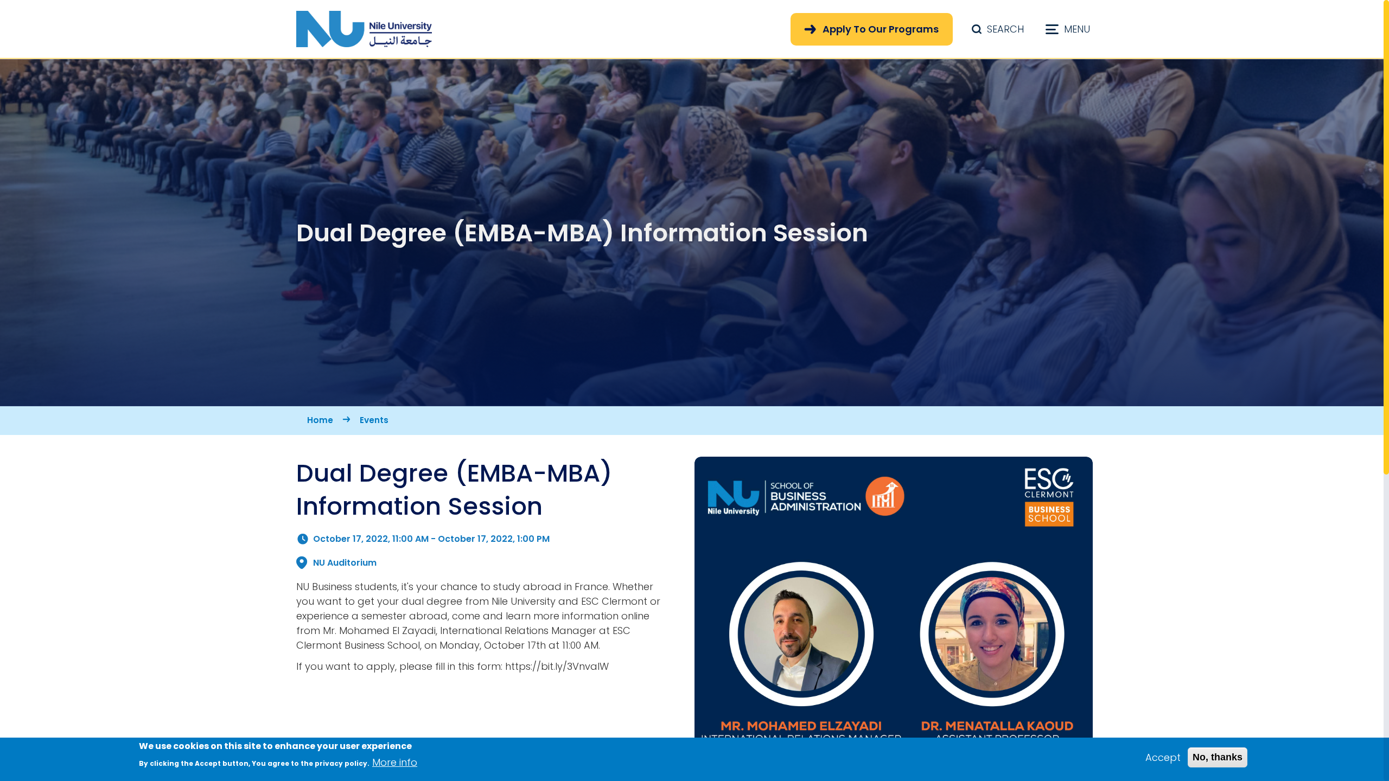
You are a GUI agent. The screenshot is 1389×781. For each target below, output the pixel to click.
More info (394, 762)
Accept (1163, 757)
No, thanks (1218, 757)
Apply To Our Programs (881, 29)
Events (374, 420)
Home (320, 420)
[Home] (364, 29)
